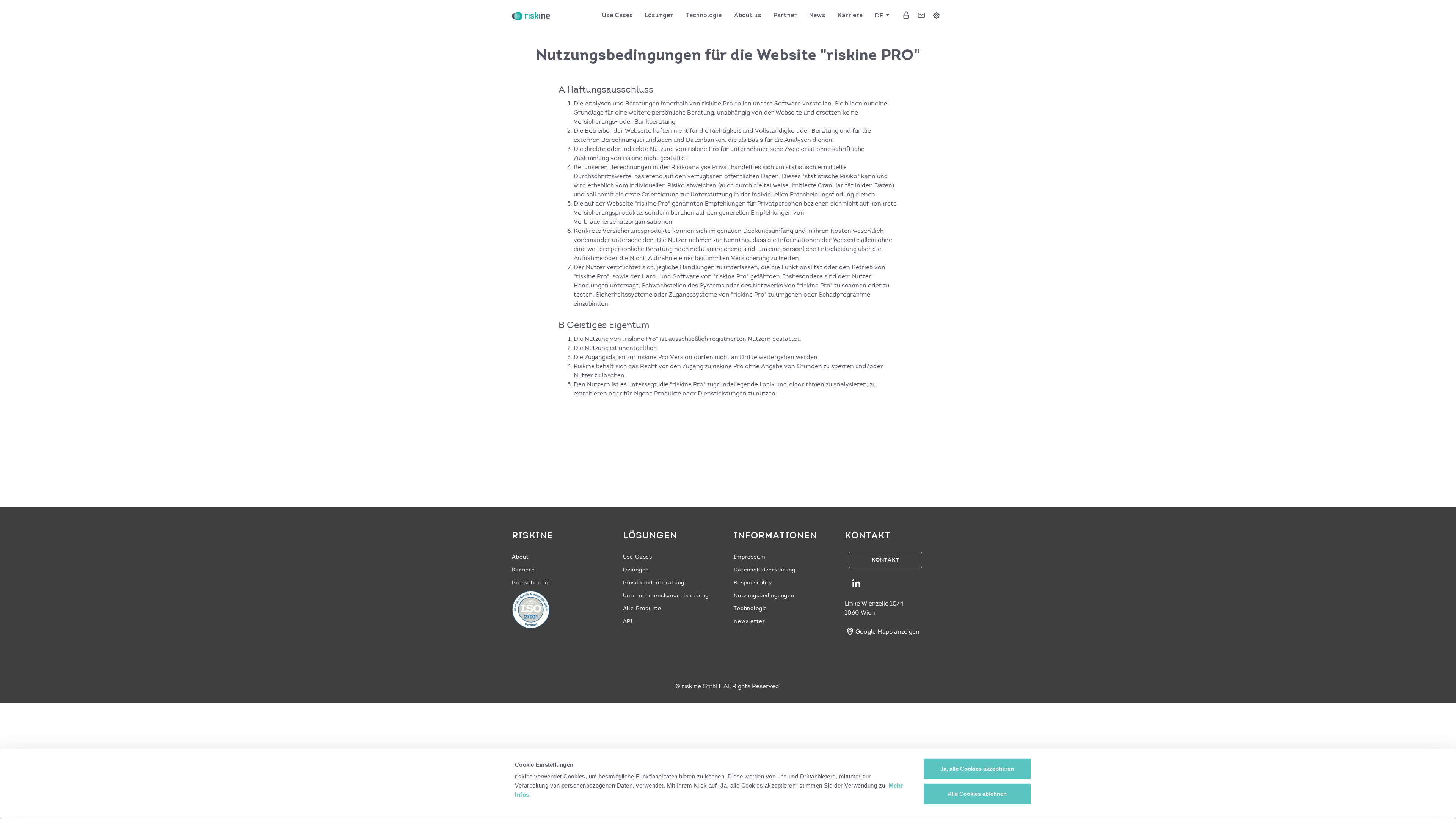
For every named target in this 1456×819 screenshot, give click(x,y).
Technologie (750, 608)
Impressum (750, 557)
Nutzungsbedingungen (764, 595)
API (628, 621)
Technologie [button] (704, 16)
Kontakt (885, 560)
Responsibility (753, 582)
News (817, 16)
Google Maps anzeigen (887, 631)
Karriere (850, 16)
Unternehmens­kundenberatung (666, 595)
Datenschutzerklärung (764, 569)
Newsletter (749, 621)
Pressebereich (532, 582)
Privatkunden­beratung (654, 582)
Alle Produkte (642, 608)
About (520, 557)
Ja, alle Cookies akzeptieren (977, 769)
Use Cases (617, 16)
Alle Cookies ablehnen (977, 793)
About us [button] (747, 16)
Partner (785, 16)
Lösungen (659, 16)
